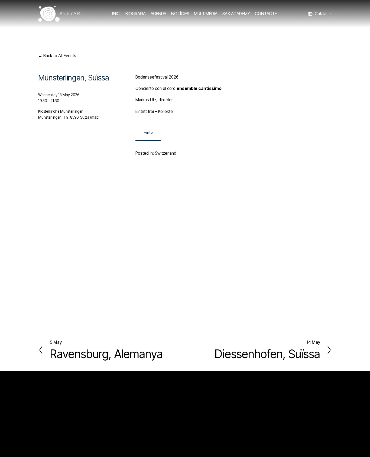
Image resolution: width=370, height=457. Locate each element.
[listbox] (320, 13)
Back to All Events (59, 55)
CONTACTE (266, 13)
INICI (116, 13)
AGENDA (158, 13)
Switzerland (165, 153)
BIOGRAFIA (135, 13)
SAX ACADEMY (236, 13)
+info (148, 132)
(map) (94, 117)
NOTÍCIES (180, 13)
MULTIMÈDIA (206, 13)
